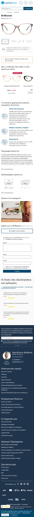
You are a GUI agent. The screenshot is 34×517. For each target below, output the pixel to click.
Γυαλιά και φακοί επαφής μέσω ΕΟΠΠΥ (12, 453)
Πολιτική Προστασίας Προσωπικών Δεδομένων (14, 393)
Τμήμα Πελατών (5, 413)
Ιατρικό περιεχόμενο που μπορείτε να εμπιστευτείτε (16, 450)
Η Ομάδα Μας (5, 470)
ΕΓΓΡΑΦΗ (17, 345)
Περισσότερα (26, 513)
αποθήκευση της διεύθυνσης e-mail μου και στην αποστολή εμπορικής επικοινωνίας (17, 341)
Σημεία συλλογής (6, 380)
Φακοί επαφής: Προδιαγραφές (9, 444)
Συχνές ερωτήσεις (6, 402)
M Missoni (16, 12)
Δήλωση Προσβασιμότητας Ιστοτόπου (11, 385)
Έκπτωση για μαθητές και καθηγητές (11, 427)
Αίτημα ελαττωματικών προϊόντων (11, 404)
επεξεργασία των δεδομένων (21, 266)
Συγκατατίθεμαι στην (17, 341)
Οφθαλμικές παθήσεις (7, 447)
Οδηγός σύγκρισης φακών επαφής (10, 458)
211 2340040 (15, 359)
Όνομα (5, 254)
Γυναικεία (9, 12)
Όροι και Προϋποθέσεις (7, 382)
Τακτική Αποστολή (6, 422)
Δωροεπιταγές (5, 433)
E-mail (5, 260)
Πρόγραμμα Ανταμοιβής (7, 424)
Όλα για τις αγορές (6, 371)
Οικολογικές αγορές (7, 435)
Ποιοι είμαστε (5, 467)
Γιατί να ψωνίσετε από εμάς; (9, 475)
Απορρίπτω (14, 515)
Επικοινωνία (4, 478)
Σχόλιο (5, 242)
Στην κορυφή (25, 504)
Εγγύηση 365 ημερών (7, 410)
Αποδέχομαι (5, 515)
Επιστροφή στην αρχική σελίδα (13, 504)
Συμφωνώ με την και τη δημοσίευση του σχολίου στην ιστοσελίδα (16, 267)
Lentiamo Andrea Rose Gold (12, 86)
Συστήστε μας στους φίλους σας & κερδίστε (13, 430)
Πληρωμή (3, 374)
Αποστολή (4, 377)
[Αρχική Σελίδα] (1, 12)
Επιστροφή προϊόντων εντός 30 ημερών (12, 407)
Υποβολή (17, 271)
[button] (5, 41)
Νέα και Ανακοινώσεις (7, 455)
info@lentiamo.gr (16, 361)
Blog (2, 473)
